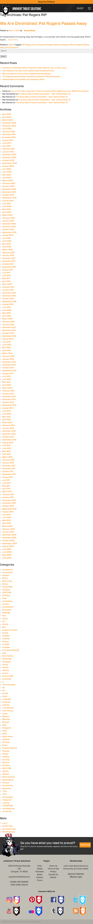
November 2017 (9, 261)
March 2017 (7, 284)
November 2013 (9, 399)
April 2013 (6, 420)
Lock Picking (7, 711)
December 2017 (9, 258)
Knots (4, 696)
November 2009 (9, 538)
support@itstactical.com (19, 877)
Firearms (6, 639)
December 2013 (9, 396)
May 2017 (6, 278)
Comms (5, 604)
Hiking (5, 665)
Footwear (6, 647)
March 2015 (7, 353)
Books (39, 874)
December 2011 (8, 466)
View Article (13, 40)
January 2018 (8, 255)
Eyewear (6, 636)
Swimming (6, 788)
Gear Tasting (7, 656)
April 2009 (7, 558)
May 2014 (6, 382)
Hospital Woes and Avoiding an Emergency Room (23, 79)
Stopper (5, 774)
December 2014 (9, 362)
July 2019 (6, 204)
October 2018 (8, 229)
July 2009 (6, 549)
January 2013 (8, 428)
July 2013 (6, 411)
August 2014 (7, 374)
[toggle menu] (89, 8)
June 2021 (6, 143)
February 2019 (8, 218)
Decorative (6, 610)
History (5, 667)
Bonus (5, 584)
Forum (39, 880)
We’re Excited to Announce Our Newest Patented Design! (26, 74)
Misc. (4, 725)
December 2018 (9, 224)
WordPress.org (8, 832)
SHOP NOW (85, 845)
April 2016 (6, 316)
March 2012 (7, 457)
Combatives (7, 601)
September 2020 (9, 163)
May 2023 (6, 114)
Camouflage (7, 587)
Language (6, 699)
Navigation (6, 728)
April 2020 (6, 178)
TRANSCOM (7, 806)
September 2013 (9, 405)
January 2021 (8, 152)
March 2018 (7, 250)
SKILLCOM (6, 768)
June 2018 (6, 241)
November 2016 (9, 296)
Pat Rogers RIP (66, 45)
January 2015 (8, 359)
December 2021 (9, 134)
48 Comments (12, 47)
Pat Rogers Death (51, 45)
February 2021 (8, 149)
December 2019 (9, 189)
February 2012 (8, 460)
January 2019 (8, 221)
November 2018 (9, 227)
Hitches (5, 670)
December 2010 (9, 500)
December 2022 (9, 123)
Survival (5, 783)
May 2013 (6, 417)
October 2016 (8, 299)
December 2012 (9, 431)
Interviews (6, 679)
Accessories (7, 570)
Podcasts (40, 872)
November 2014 (9, 365)
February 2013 (8, 425)
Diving (5, 618)
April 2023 (6, 117)
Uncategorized (8, 809)
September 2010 (9, 509)
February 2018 (8, 253)
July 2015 (6, 342)
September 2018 (9, 232)
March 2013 (7, 422)
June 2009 (7, 552)
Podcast (5, 751)
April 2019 (6, 212)
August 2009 (8, 546)
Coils (4, 598)
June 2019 (6, 206)
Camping (6, 590)
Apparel (5, 575)
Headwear (6, 662)
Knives (5, 693)
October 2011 (7, 471)
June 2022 (7, 129)
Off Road (6, 742)
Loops (4, 713)
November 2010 (9, 503)
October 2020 (8, 160)
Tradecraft (6, 800)
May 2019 (6, 209)
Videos (40, 869)
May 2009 (6, 555)
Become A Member (76, 874)
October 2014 (8, 368)
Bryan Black (29, 31)
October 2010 (8, 506)
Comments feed (9, 829)
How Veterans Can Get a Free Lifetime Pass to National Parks (28, 71)
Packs (4, 745)
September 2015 (9, 336)
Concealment (8, 607)
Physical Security (9, 748)
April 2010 (6, 523)
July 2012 (6, 445)
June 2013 (6, 414)
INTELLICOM (7, 676)
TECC (4, 794)
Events (5, 633)
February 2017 (8, 287)
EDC (4, 627)
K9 (3, 688)
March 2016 (7, 319)
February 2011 (8, 494)
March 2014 (7, 388)
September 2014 (9, 371)
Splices (5, 771)
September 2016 (9, 301)
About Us (53, 866)
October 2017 (8, 264)
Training (5, 803)
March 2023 (7, 120)
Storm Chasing (8, 777)
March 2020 (7, 181)
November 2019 (9, 192)
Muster (53, 877)
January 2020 (8, 186)
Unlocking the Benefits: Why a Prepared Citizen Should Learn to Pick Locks (34, 68)
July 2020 (6, 169)
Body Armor (7, 581)
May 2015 (6, 348)
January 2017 (8, 290)
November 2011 (8, 468)
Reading (5, 757)
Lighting (5, 705)
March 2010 (7, 526)
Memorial (6, 719)
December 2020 (9, 155)
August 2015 (7, 339)
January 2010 (8, 532)
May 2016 (6, 313)
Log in (4, 823)
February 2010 (8, 529)
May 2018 (6, 244)
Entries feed (7, 826)
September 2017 (9, 267)
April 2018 (6, 247)
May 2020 (6, 175)
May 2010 (6, 520)
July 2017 (6, 273)
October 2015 (8, 333)
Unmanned (7, 811)
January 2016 (8, 325)
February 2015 (8, 356)
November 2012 (9, 434)
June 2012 (6, 448)
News (11, 45)
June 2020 (7, 172)
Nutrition (6, 739)
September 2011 (9, 474)
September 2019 (9, 198)
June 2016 (6, 310)
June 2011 (6, 483)
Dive (4, 616)
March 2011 (7, 492)
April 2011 (6, 489)
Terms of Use (53, 869)
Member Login (76, 877)
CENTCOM (6, 592)
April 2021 (6, 146)
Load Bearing (8, 708)
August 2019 (7, 201)
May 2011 (6, 486)
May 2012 (6, 451)
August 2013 (7, 408)
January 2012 (8, 463)
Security (5, 762)
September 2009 (9, 543)
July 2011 (6, 480)
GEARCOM (6, 659)
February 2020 (8, 183)
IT (3, 682)
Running (6, 760)
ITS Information (9, 685)
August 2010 (7, 512)
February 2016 (8, 322)
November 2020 (9, 157)
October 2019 (8, 195)
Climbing (6, 595)
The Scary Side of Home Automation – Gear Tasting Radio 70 (44, 94)
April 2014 (6, 385)
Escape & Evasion (9, 630)
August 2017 (7, 270)
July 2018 (6, 238)
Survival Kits (7, 785)
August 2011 (7, 477)
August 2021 (7, 140)
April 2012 (6, 454)
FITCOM (5, 644)
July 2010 (6, 515)
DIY (3, 621)
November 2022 (9, 126)
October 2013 (8, 402)
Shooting (6, 765)
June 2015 (6, 345)
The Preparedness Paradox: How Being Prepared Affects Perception (31, 76)
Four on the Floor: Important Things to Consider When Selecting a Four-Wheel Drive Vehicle (50, 91)
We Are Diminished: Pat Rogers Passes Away (43, 23)
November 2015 (9, 330)
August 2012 (7, 443)
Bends (5, 578)
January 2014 (8, 394)
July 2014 (6, 376)
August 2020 (8, 166)
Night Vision (7, 737)
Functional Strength (10, 650)
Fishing (5, 641)
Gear (4, 653)
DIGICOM (6, 613)
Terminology (7, 797)
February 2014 (8, 391)
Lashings (6, 702)
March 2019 (7, 215)
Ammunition (7, 572)
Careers (39, 877)
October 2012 (8, 437)
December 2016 (9, 293)
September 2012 (9, 440)
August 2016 (7, 304)
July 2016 (6, 307)
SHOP (80, 8)
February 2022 (8, 132)
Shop (39, 866)
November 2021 (9, 137)
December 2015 (9, 327)
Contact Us (53, 874)
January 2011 (7, 497)
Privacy (5, 754)
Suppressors (7, 780)
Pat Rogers (26, 45)
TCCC (4, 791)
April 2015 (6, 350)
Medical (5, 716)
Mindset (5, 722)
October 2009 (8, 541)
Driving (5, 624)
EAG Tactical (37, 45)
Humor (5, 673)
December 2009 (9, 535)
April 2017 (6, 281)
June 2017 (6, 275)
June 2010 (6, 517)
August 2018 (7, 235)
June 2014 (6, 379)
